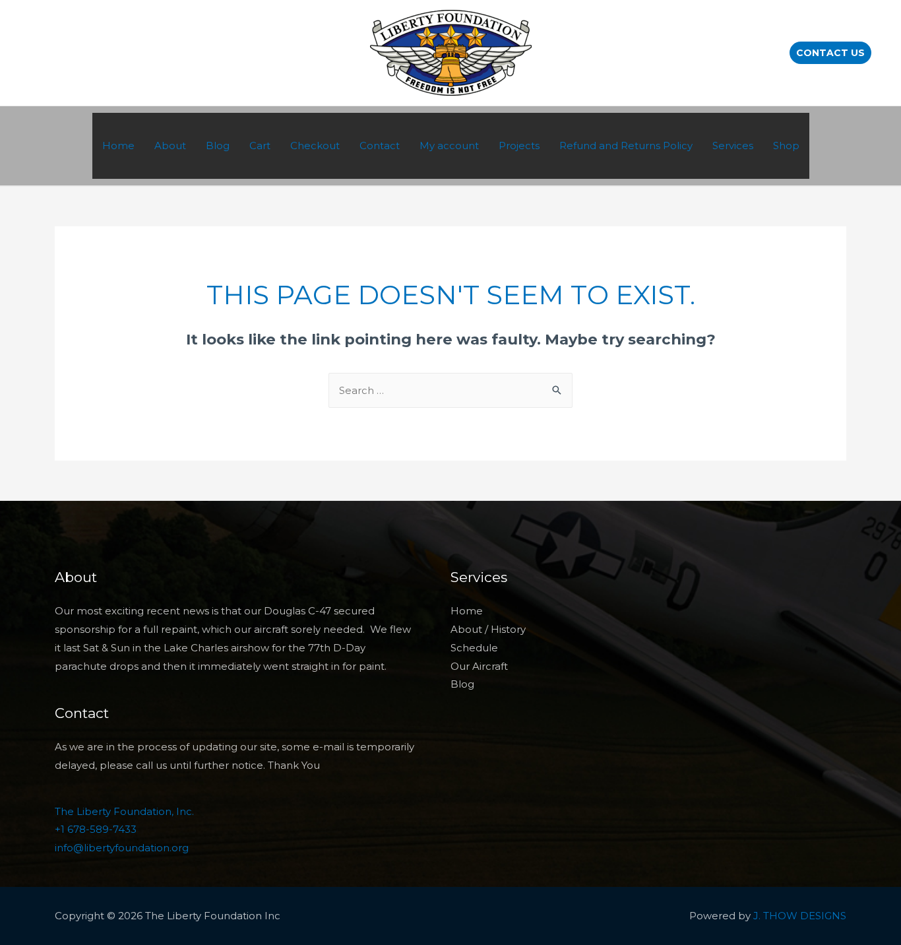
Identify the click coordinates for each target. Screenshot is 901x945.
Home (118, 145)
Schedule (474, 647)
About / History (488, 629)
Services (732, 145)
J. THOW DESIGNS (799, 915)
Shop (786, 145)
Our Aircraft (479, 666)
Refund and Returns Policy (626, 145)
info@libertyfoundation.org (122, 847)
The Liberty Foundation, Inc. (124, 811)
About (170, 145)
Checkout (315, 145)
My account (449, 145)
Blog (218, 145)
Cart (259, 145)
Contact (379, 145)
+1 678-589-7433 (96, 829)
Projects (519, 145)
